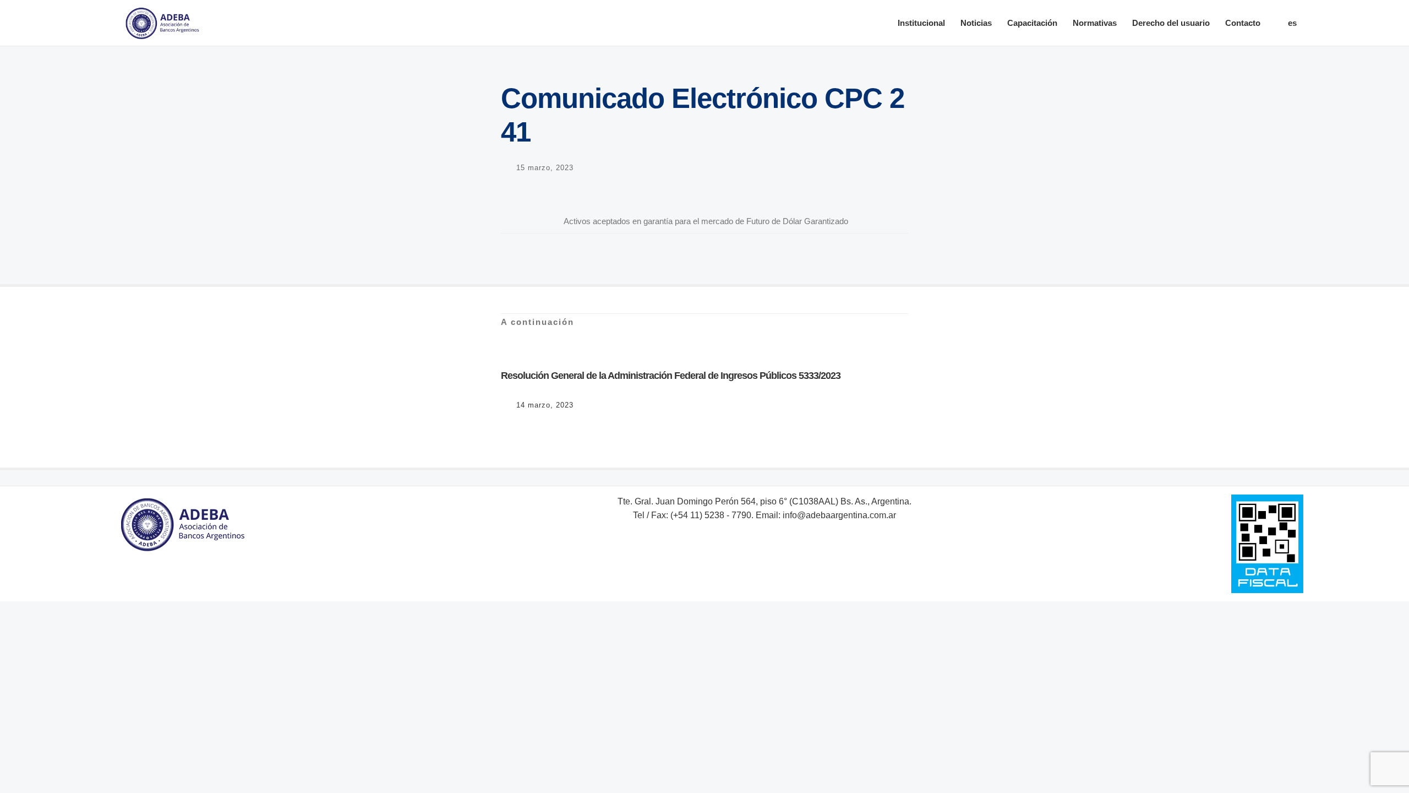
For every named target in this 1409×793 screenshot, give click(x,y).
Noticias (976, 23)
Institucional (921, 23)
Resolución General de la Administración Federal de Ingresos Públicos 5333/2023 (670, 375)
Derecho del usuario (1171, 23)
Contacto (1242, 23)
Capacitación (1032, 23)
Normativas (1095, 23)
